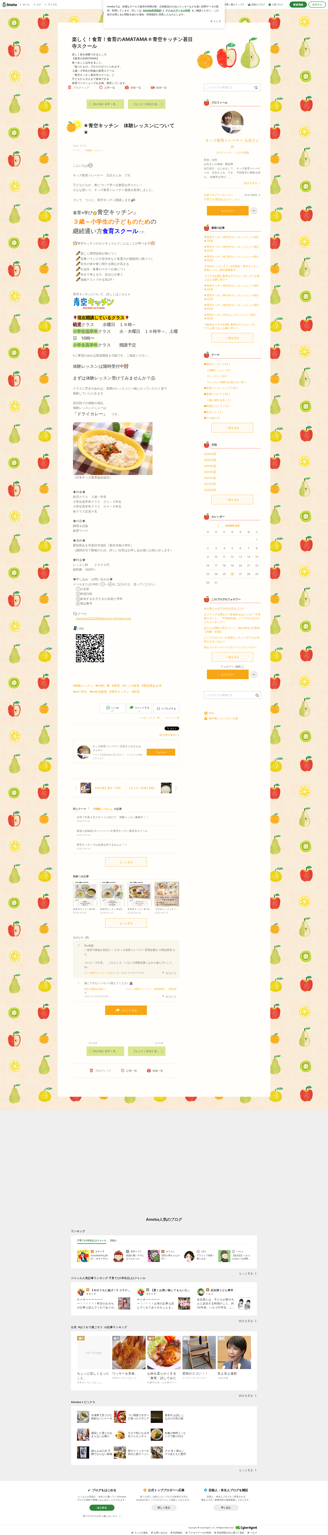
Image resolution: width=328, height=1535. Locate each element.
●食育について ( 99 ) (217, 394)
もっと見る (126, 862)
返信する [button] (171, 973)
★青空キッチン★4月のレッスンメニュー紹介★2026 (231, 306)
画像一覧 (135, 87)
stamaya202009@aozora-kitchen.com (103, 618)
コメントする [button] (142, 709)
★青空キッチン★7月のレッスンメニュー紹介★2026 (231, 258)
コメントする (129, 1010)
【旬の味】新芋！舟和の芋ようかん (107, 104)
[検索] (256, 87)
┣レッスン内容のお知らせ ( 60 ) (225, 382)
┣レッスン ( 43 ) (215, 376)
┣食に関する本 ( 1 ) (217, 400)
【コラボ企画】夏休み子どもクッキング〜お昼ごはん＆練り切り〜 (232, 277)
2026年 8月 (232, 525)
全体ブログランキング (217, 194)
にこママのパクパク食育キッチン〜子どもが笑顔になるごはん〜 (232, 639)
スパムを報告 (141, 1532)
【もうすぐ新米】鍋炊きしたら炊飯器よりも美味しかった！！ (149, 104)
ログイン (317, 4)
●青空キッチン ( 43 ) (217, 364)
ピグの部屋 (242, 152)
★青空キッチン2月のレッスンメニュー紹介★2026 (230, 316)
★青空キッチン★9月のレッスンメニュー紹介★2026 (231, 238)
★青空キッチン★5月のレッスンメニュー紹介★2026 (231, 297)
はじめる (102, 1507)
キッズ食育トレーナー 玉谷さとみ (101, 972)
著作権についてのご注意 (223, 718)
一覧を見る (232, 337)
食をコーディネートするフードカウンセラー (230, 647)
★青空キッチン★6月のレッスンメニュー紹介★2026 (231, 287)
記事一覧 (109, 87)
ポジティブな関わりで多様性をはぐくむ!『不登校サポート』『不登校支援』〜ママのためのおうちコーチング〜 (232, 618)
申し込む (226, 1507)
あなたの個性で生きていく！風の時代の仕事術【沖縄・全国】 (232, 629)
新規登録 (298, 4)
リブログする (168, 708)
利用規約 (177, 1532)
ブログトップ (81, 87)
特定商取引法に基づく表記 (230, 1532)
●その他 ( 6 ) (212, 417)
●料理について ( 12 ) (216, 406)
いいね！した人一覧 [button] (149, 717)
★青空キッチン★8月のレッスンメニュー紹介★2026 (231, 248)
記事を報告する (171, 734)
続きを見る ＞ (252, 183)
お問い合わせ (160, 1532)
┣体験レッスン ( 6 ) (217, 370)
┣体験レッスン (91, 150)
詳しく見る (164, 1507)
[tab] (91, 1240)
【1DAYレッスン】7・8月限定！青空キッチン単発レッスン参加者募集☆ (231, 268)
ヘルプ (253, 1532)
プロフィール (224, 152)
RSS (211, 713)
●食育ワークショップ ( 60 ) (221, 388)
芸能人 (113, 1240)
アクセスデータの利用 (199, 1532)
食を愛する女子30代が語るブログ (224, 608)
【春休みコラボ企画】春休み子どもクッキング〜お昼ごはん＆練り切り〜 (230, 326)
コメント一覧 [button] (172, 717)
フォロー (161, 752)
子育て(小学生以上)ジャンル (221, 199)
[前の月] (218, 526)
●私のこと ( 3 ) (213, 412)
